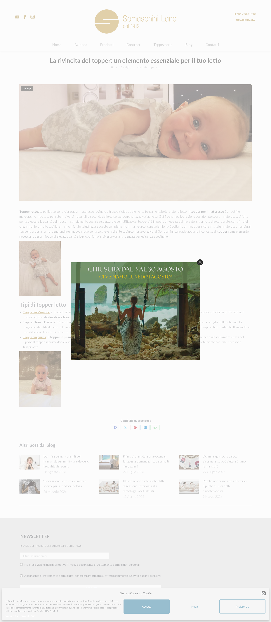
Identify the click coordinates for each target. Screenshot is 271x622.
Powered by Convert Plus (19, 616)
